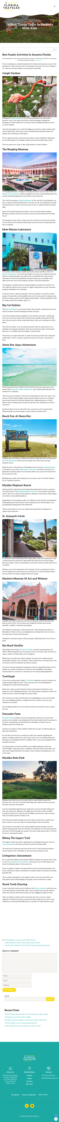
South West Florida (29, 940)
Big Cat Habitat (11, 309)
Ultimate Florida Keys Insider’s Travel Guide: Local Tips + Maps (26, 1014)
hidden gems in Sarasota (28, 469)
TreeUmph (29, 680)
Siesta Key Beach (10, 461)
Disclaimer (15, 1095)
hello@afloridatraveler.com (49, 1078)
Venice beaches (40, 888)
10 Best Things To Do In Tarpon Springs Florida (21, 1023)
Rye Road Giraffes (26, 650)
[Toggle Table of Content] (53, 49)
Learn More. (38, 60)
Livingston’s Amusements (19, 862)
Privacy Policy (43, 1095)
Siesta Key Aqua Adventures (21, 389)
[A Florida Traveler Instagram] (27, 1106)
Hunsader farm (7, 718)
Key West (29, 1084)
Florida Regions (10, 940)
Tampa (29, 1078)
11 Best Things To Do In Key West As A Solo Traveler (23, 1026)
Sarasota (19, 940)
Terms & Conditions (29, 1095)
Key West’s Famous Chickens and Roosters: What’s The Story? (26, 1020)
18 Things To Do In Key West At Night (18, 1017)
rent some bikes (8, 844)
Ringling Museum (24, 200)
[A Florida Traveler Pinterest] (32, 1106)
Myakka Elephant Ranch (27, 491)
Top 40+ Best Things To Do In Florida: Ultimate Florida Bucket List (27, 945)
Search (7, 996)
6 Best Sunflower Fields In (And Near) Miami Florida (22, 943)
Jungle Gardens (16, 118)
